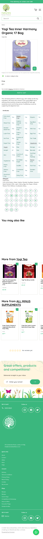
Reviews (4, 494)
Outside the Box (6, 506)
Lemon (28, 100)
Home (3, 24)
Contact (4, 457)
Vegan (6, 147)
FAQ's (3, 465)
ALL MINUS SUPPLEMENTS (16, 303)
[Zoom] (34, 68)
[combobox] (21, 18)
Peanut (32, 160)
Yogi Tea (4, 36)
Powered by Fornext (8, 532)
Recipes (4, 492)
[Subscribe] (35, 381)
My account (5, 484)
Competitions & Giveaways (9, 499)
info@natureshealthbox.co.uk (12, 446)
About (3, 455)
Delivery (4, 472)
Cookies (4, 482)
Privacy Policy (5, 477)
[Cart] (35, 10)
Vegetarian (33, 143)
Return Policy (5, 479)
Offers (3, 460)
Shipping (10, 89)
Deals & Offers (6, 501)
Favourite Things (6, 504)
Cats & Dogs (5, 496)
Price (3, 81)
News (3, 462)
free (22, 98)
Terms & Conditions (7, 474)
